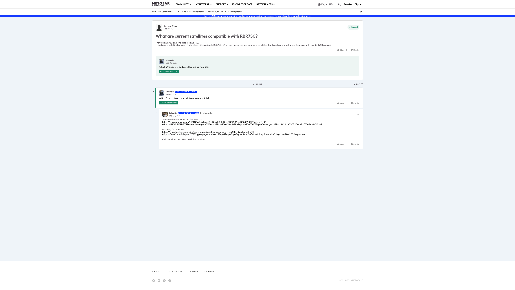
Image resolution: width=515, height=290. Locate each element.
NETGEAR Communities (162, 11)
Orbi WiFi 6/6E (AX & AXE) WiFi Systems (224, 11)
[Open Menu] (361, 11)
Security (209, 271)
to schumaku (206, 113)
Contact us (175, 271)
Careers (193, 271)
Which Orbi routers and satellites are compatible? (184, 66)
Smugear (168, 26)
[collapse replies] (153, 91)
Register (348, 4)
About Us (157, 271)
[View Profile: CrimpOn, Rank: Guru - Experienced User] (165, 114)
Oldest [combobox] (358, 84)
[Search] (339, 4)
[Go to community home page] (161, 4)
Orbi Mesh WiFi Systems (193, 11)
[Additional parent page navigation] (177, 11)
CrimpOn (173, 113)
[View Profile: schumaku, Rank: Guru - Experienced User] (161, 93)
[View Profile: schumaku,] (161, 61)
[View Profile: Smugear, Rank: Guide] (159, 27)
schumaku (170, 60)
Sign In (358, 4)
